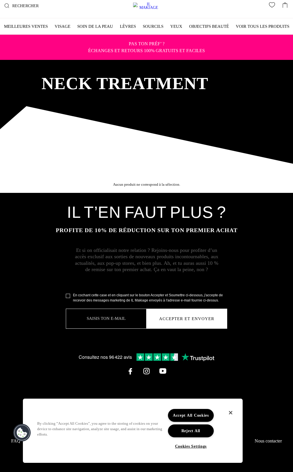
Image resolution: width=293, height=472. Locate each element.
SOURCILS (153, 26)
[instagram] (146, 371)
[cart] (285, 4)
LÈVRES (128, 26)
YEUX (176, 26)
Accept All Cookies (191, 415)
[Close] (230, 412)
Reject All (190, 430)
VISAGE (62, 26)
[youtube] (163, 371)
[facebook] (130, 371)
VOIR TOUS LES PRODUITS (262, 26)
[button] (22, 433)
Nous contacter (268, 440)
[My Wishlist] (273, 6)
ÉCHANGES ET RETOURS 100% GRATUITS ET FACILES (146, 47)
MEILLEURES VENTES (26, 26)
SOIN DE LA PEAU (95, 26)
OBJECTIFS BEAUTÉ (209, 26)
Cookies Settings (191, 446)
